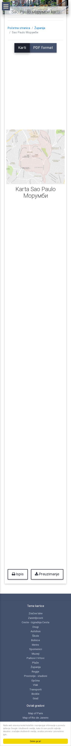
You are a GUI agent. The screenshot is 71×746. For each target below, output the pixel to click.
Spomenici (35, 649)
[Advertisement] (35, 88)
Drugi (36, 626)
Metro (35, 644)
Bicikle (35, 693)
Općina (35, 680)
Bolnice (35, 640)
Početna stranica (19, 28)
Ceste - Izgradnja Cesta (35, 622)
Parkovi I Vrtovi (35, 658)
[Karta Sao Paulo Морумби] (35, 157)
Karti (22, 47)
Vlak (35, 684)
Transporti (35, 689)
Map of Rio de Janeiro (36, 717)
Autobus (36, 631)
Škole (35, 635)
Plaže (35, 662)
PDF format (43, 47)
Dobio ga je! (35, 741)
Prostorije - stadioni (35, 675)
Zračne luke (36, 613)
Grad (35, 698)
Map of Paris (35, 713)
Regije (35, 671)
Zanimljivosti (35, 617)
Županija (39, 28)
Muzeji (35, 653)
